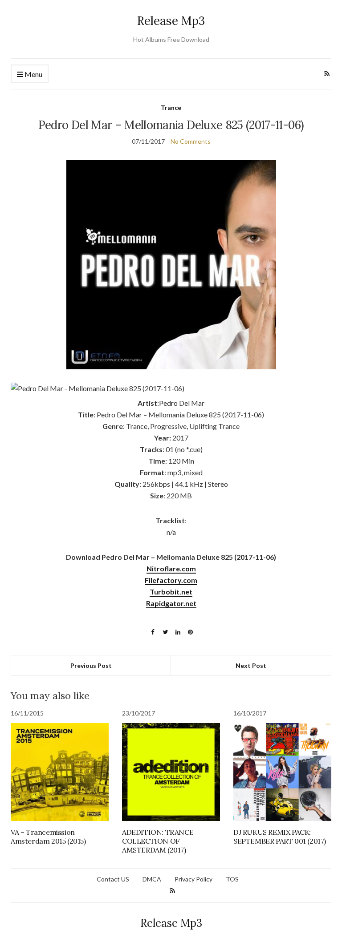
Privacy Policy (193, 879)
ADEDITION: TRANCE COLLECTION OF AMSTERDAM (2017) (157, 841)
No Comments (191, 141)
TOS (232, 879)
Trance (171, 107)
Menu (32, 74)
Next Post (251, 665)
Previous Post (91, 665)
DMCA (151, 879)
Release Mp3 (171, 20)
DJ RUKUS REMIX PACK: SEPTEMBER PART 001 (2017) (279, 836)
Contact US (113, 879)
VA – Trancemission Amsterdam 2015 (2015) (48, 836)
